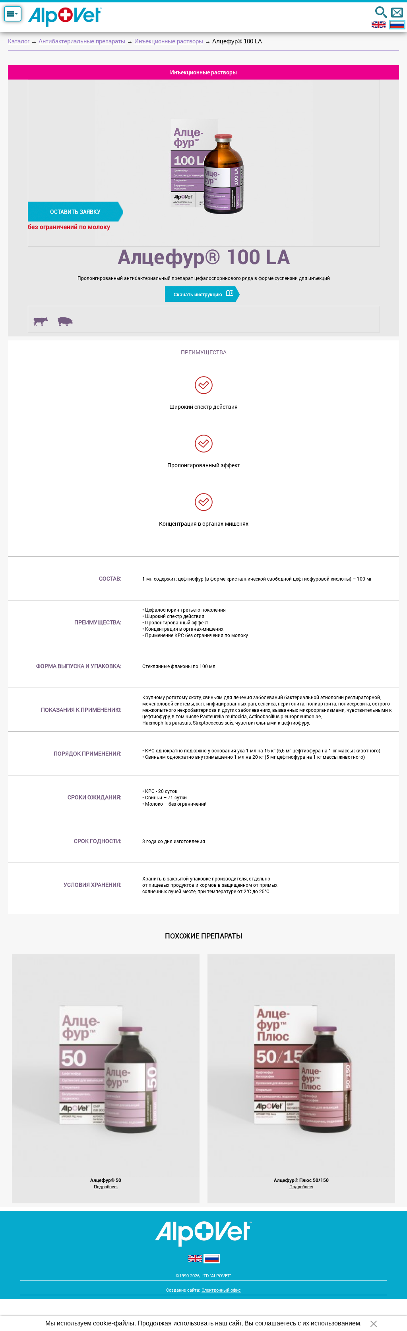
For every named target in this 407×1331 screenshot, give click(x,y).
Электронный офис (221, 1290)
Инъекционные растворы (168, 41)
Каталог (18, 41)
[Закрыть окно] (373, 1324)
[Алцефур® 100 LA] (204, 163)
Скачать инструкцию (198, 294)
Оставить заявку (75, 212)
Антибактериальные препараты (82, 41)
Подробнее (105, 1186)
